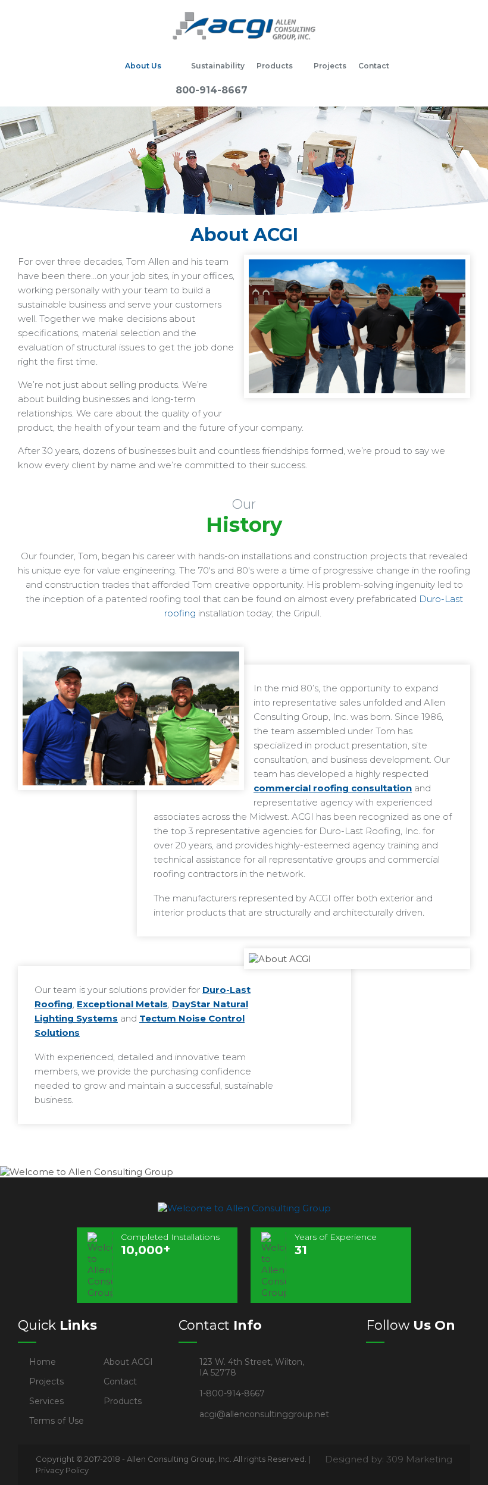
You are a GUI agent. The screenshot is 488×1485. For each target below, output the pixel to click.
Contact (373, 65)
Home (104, 66)
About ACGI (128, 1361)
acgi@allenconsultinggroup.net (264, 1414)
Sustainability (218, 65)
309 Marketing (419, 1459)
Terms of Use (56, 1420)
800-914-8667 (212, 90)
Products (274, 65)
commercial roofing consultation (333, 788)
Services (46, 1401)
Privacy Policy (62, 1470)
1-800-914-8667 (232, 1393)
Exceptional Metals (122, 1004)
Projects (330, 65)
